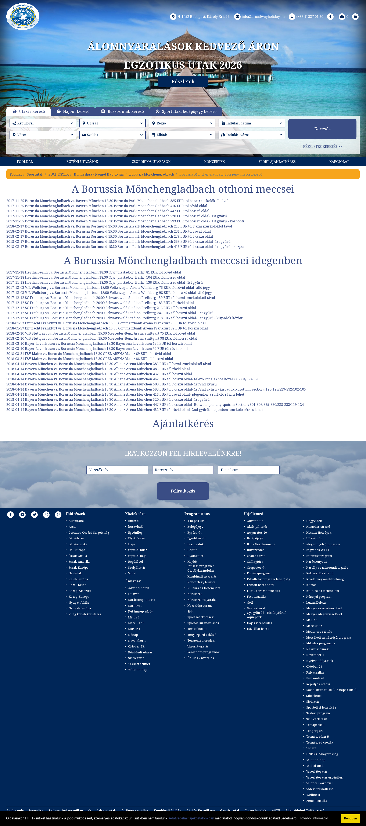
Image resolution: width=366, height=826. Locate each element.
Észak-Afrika (78, 556)
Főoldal (25, 161)
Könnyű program (318, 596)
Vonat (132, 573)
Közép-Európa (79, 596)
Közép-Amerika (80, 591)
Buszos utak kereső (126, 111)
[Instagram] (46, 514)
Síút (190, 611)
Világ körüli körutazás (85, 614)
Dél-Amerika (78, 544)
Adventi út (255, 521)
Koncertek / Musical (202, 582)
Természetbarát (317, 736)
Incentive (36, 810)
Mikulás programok (320, 643)
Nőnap (133, 635)
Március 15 (314, 626)
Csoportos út (256, 567)
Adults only (15, 810)
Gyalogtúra (195, 556)
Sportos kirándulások (203, 623)
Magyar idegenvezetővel (324, 614)
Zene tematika (316, 801)
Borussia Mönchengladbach (151, 174)
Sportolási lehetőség (321, 707)
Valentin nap (137, 670)
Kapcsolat (339, 161)
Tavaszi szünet (139, 664)
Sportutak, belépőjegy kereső (189, 111)
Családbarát (256, 556)
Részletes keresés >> (322, 146)
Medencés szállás (319, 631)
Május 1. (134, 617)
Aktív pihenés (257, 527)
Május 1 (312, 620)
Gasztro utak (230, 810)
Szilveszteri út (316, 719)
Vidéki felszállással (320, 789)
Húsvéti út (314, 538)
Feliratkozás (183, 491)
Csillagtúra (255, 562)
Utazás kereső (32, 111)
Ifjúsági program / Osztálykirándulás (200, 568)
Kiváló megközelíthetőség (325, 579)
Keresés (322, 129)
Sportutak (35, 174)
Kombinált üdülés (167, 810)
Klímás (311, 585)
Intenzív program (319, 556)
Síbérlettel (314, 696)
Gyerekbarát (256, 608)
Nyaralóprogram (199, 605)
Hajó (131, 544)
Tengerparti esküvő (201, 635)
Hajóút (192, 562)
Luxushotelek (255, 810)
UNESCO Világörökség (322, 754)
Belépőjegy (195, 527)
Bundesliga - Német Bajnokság (99, 174)
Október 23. (136, 646)
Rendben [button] (350, 818)
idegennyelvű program (323, 544)
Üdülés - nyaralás (200, 658)
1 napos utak (196, 521)
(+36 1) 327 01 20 (309, 16)
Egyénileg (135, 532)
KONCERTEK (214, 161)
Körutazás (194, 594)
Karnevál (135, 606)
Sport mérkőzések (200, 617)
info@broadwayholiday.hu (263, 16)
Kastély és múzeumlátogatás (327, 567)
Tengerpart (314, 731)
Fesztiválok (195, 544)
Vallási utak (314, 766)
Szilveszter (136, 658)
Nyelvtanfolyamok (319, 661)
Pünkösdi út (315, 678)
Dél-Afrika (76, 538)
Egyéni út (194, 532)
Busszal (133, 521)
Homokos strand (318, 527)
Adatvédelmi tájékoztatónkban (191, 818)
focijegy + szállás (134, 810)
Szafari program (318, 713)
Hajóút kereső (76, 111)
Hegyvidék (314, 521)
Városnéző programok (203, 652)
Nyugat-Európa (80, 608)
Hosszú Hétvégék (318, 532)
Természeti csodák (200, 640)
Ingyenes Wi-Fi (317, 550)
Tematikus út (197, 629)
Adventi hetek (138, 588)
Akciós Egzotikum (200, 810)
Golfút (192, 550)
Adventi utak (106, 810)
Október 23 (314, 666)
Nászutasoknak (317, 649)
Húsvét (133, 594)
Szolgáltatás (137, 567)
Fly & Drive (136, 538)
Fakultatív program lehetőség (268, 579)
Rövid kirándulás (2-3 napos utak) (331, 690)
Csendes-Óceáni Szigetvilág (89, 532)
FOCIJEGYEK (59, 174)
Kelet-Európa (78, 579)
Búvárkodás (255, 550)
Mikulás (134, 629)
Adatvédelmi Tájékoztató (304, 810)
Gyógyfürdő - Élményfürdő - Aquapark (267, 615)
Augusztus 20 (257, 532)
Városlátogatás (198, 646)
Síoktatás (312, 701)
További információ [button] (314, 818)
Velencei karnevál (319, 783)
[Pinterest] (58, 514)
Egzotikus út (196, 538)
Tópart (311, 748)
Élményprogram (259, 573)
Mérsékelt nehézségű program (328, 637)
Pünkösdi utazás (140, 652)
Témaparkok (315, 725)
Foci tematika (256, 596)
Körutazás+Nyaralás (202, 600)
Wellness (313, 795)
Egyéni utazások (82, 161)
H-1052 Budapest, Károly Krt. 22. (203, 16)
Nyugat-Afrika (79, 602)
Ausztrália (76, 521)
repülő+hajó (137, 556)
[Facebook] (330, 16)
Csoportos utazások (151, 161)
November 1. (137, 641)
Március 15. (136, 623)
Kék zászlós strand (320, 573)
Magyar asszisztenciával (324, 608)
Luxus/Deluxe (316, 602)
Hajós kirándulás (259, 623)
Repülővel (135, 562)
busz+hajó (135, 527)
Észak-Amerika (79, 562)
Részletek (183, 81)
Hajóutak (75, 573)
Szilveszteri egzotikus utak (70, 810)
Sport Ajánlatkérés (277, 161)
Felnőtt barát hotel (260, 585)
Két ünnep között (140, 611)
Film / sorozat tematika (263, 591)
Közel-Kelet (77, 585)
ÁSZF (276, 810)
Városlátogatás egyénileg (324, 777)
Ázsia (72, 527)
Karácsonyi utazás (141, 600)
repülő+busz (137, 550)
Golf (250, 602)
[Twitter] (34, 514)
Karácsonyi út (316, 562)
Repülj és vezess (318, 684)
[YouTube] (22, 514)
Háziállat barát (258, 629)
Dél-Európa (77, 550)
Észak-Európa (79, 567)
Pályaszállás (315, 672)
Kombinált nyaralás (202, 576)
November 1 (315, 655)
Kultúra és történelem (203, 588)
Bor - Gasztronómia (261, 544)
